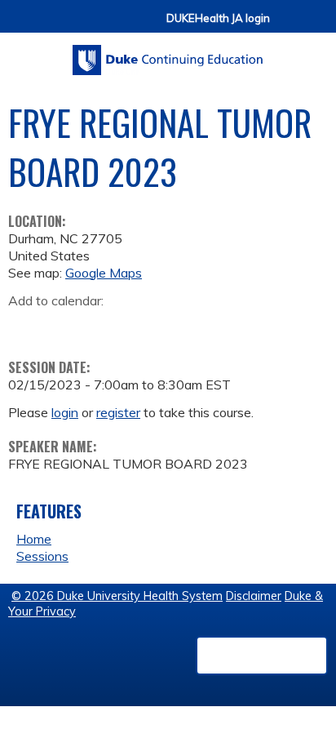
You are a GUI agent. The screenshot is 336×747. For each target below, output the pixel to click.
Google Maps (103, 273)
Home (33, 539)
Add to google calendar (25, 326)
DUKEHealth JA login (218, 18)
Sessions (42, 556)
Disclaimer (253, 596)
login (64, 412)
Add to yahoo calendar (61, 326)
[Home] (168, 54)
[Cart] (288, 26)
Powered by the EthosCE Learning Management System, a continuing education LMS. (262, 655)
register (118, 412)
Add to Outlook (137, 326)
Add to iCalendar (98, 325)
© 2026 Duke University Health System (117, 596)
